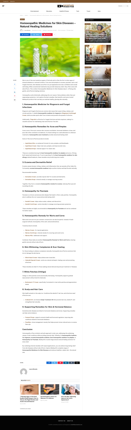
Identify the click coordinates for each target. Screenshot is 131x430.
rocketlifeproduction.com (76, 424)
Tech (77, 11)
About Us (12, 1)
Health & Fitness (64, 11)
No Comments (62, 30)
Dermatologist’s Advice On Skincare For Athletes (48, 397)
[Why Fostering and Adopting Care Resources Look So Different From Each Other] (98, 33)
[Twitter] (14, 88)
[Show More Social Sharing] (54, 34)
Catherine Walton (90, 40)
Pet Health (88, 67)
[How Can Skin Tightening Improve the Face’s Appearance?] (70, 389)
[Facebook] (14, 84)
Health (22, 19)
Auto (99, 11)
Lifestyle (87, 24)
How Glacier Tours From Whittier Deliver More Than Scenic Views (96, 58)
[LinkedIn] (14, 92)
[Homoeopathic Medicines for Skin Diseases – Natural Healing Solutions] (50, 57)
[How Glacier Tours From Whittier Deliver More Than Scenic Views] (98, 55)
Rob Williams (89, 105)
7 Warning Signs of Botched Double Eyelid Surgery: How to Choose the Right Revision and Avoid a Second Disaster (29, 399)
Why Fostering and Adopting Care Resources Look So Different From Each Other (96, 36)
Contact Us (5, 1)
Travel (88, 11)
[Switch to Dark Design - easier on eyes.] (128, 1)
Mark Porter (88, 84)
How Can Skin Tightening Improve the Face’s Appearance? (68, 398)
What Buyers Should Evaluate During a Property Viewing (96, 102)
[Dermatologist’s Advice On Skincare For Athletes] (50, 389)
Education (49, 11)
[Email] (14, 99)
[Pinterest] (14, 95)
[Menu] (3, 6)
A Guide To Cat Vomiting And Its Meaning (98, 81)
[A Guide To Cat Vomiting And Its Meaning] (98, 76)
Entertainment (35, 11)
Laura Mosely (27, 30)
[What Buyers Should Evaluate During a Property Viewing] (98, 98)
